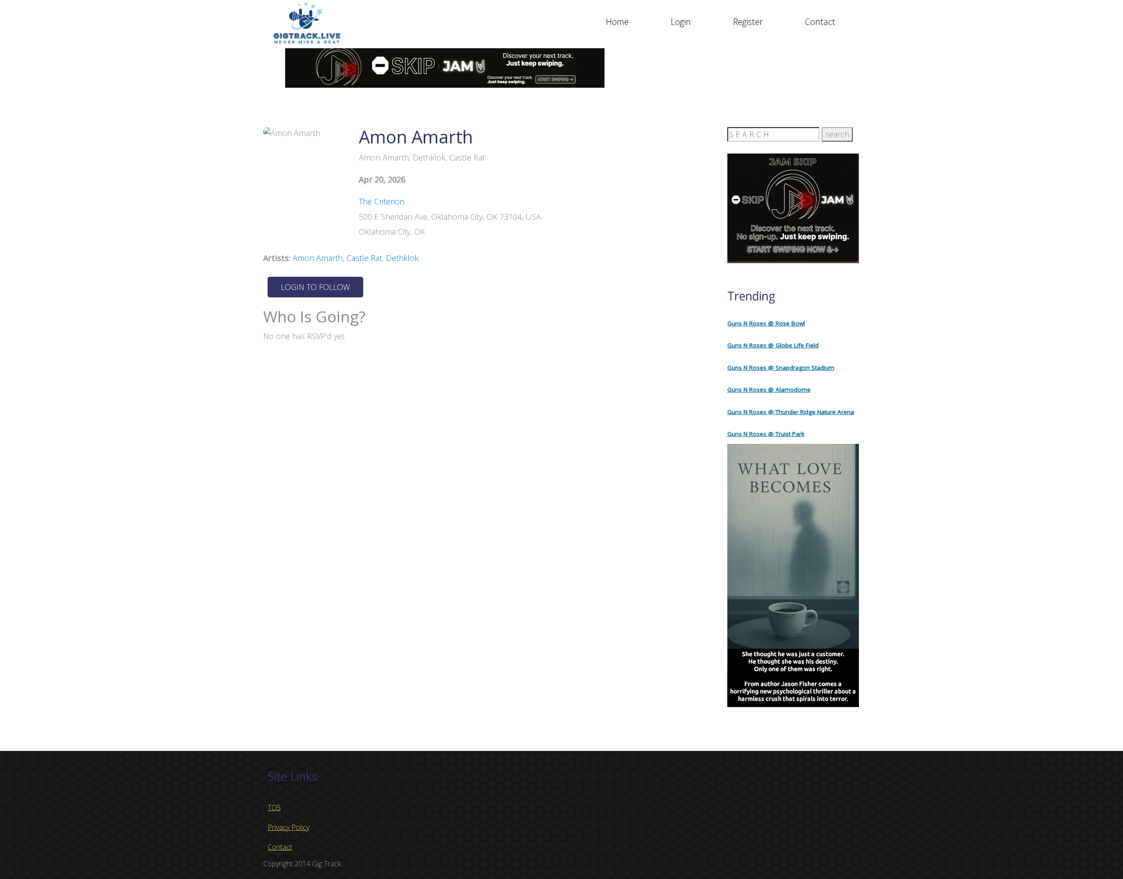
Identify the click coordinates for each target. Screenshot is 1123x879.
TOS (274, 807)
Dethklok (402, 258)
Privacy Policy (288, 827)
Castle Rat (364, 258)
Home (617, 22)
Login (681, 22)
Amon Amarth (318, 258)
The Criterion (381, 201)
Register (748, 22)
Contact (820, 22)
